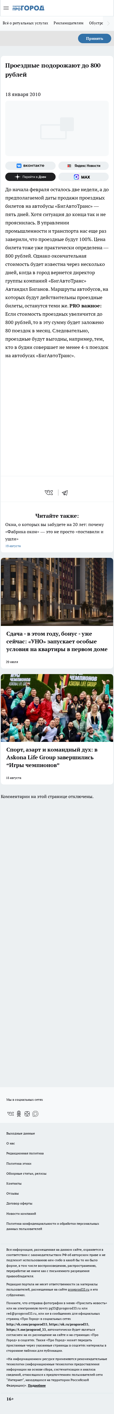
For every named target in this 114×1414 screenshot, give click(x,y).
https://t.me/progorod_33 (26, 1329)
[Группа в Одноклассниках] (19, 1113)
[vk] (49, 492)
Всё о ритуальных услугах (25, 22)
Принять (94, 38)
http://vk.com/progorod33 (26, 1324)
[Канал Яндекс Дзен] (30, 177)
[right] (108, 23)
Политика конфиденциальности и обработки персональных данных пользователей (52, 1226)
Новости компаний (21, 1213)
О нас (10, 1143)
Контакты (14, 1183)
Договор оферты (19, 1203)
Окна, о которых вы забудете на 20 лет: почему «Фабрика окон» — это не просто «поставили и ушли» (54, 535)
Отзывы (12, 1193)
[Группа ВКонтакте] (30, 166)
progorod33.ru (78, 1289)
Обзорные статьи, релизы (26, 1173)
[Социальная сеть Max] (83, 177)
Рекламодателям (69, 22)
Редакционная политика (25, 1153)
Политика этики (18, 1163)
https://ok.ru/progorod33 (68, 1324)
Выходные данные (20, 1133)
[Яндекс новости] (83, 166)
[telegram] (66, 492)
